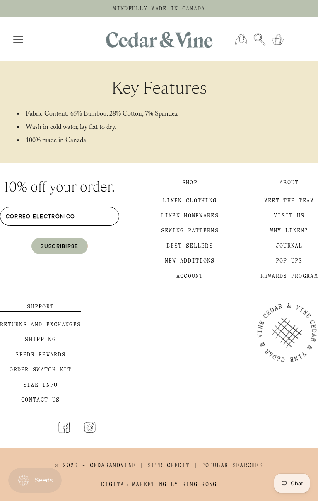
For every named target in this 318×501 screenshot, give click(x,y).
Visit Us (289, 215)
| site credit (165, 465)
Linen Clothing (190, 201)
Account (189, 276)
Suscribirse (59, 246)
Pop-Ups (289, 261)
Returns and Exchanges (40, 324)
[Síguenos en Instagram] (90, 427)
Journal (289, 246)
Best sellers (189, 246)
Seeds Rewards (40, 355)
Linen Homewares (190, 215)
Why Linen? (289, 230)
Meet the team (289, 201)
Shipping (40, 339)
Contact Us (40, 400)
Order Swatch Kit (40, 369)
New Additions (190, 261)
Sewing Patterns (190, 230)
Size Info (40, 385)
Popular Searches (232, 465)
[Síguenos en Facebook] (64, 427)
